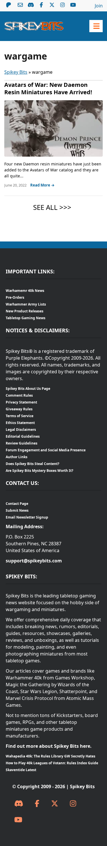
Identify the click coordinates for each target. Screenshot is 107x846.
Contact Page (17, 503)
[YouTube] (18, 820)
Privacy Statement (21, 402)
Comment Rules (19, 395)
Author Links (16, 456)
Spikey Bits (15, 72)
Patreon (8, 4)
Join (99, 6)
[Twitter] (54, 803)
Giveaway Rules (19, 409)
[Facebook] (37, 803)
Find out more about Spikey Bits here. (49, 746)
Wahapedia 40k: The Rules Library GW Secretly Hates (50, 756)
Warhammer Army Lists (26, 304)
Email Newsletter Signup (27, 517)
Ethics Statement (20, 422)
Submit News (17, 510)
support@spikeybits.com (34, 561)
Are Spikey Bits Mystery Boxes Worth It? (39, 470)
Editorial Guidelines (23, 436)
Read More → (42, 185)
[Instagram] (73, 803)
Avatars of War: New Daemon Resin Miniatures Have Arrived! (48, 88)
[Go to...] (96, 26)
